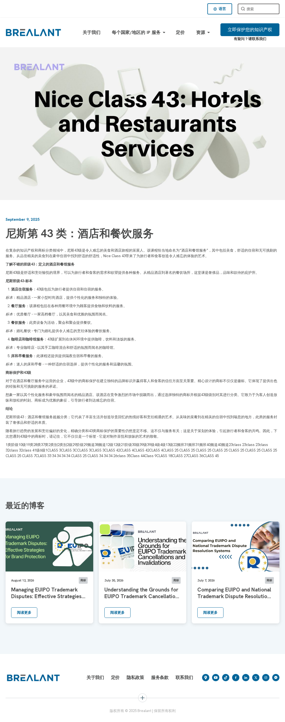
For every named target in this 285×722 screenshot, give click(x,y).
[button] (219, 8)
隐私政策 (135, 677)
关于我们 (92, 32)
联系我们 (184, 677)
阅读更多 (24, 612)
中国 (106, 714)
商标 (17, 714)
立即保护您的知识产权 (250, 29)
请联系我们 (257, 38)
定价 (180, 32)
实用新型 (220, 714)
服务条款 (160, 677)
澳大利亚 (162, 714)
